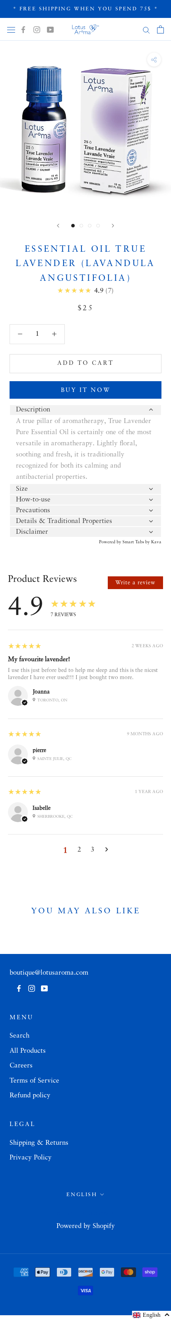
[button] (151, 1315)
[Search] (146, 29)
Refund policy (30, 1095)
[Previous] (58, 225)
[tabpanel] (85, 449)
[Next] (113, 225)
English (81, 1194)
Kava (156, 542)
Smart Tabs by (136, 542)
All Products (28, 1051)
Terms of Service (34, 1080)
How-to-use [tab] (33, 499)
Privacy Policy (31, 1157)
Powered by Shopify (85, 1226)
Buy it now (86, 391)
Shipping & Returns (39, 1143)
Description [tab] (33, 409)
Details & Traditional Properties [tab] (64, 521)
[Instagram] (36, 29)
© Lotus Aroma (85, 1213)
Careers (21, 1065)
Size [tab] (22, 489)
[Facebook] (23, 29)
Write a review (135, 583)
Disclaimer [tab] (32, 532)
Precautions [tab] (33, 510)
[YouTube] (50, 29)
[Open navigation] (11, 29)
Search (19, 1035)
